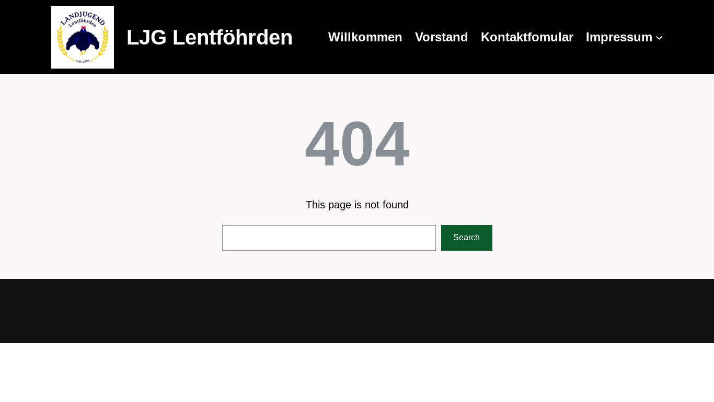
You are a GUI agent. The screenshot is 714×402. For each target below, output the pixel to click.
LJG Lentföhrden (209, 37)
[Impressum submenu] (659, 37)
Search (466, 237)
